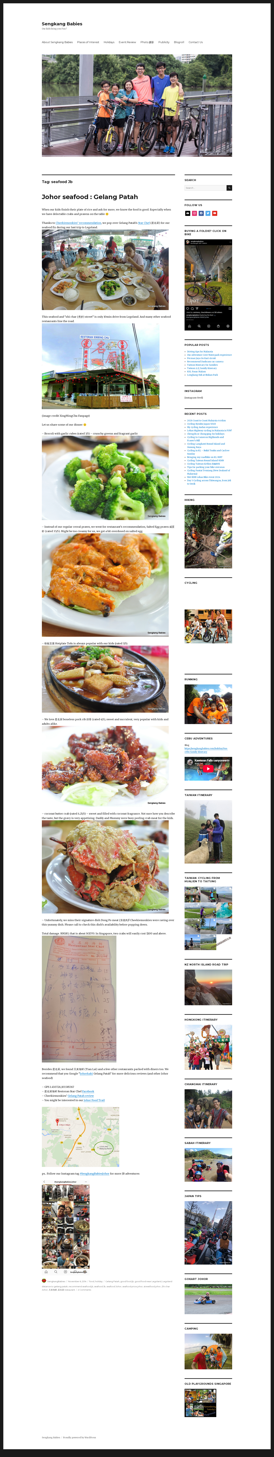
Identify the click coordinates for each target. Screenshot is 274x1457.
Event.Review (127, 42)
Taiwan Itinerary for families (202, 365)
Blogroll (179, 42)
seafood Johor (114, 1286)
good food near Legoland (148, 1281)
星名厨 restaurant (66, 1290)
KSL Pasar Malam (196, 371)
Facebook (88, 1091)
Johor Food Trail (94, 1100)
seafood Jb (100, 1286)
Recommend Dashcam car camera (205, 361)
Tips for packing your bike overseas (206, 467)
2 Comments (84, 1290)
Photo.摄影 (147, 42)
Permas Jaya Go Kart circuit (201, 358)
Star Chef (144, 222)
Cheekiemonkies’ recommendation (78, 222)
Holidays (109, 42)
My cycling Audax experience (202, 427)
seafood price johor (132, 1286)
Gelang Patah (112, 1281)
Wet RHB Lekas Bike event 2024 (203, 477)
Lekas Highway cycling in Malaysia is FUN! (209, 430)
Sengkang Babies (62, 23)
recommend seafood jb (81, 1286)
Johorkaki (86, 1073)
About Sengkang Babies (57, 42)
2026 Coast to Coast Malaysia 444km (206, 420)
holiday (99, 1281)
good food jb (127, 1281)
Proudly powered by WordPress (79, 1437)
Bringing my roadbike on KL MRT (204, 457)
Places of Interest (88, 42)
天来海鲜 (53, 1290)
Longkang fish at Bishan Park (202, 375)
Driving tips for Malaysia (200, 351)
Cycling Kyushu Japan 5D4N (201, 424)
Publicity (164, 42)
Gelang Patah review (81, 1095)
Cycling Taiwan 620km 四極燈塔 (203, 464)
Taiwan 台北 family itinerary (202, 368)
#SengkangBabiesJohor (94, 1173)
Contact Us (196, 42)
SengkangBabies (56, 1281)
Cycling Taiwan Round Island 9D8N (205, 460)
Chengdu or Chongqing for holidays (205, 434)
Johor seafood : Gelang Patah (90, 197)
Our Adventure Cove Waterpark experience (209, 355)
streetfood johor (152, 1286)
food (91, 1281)
